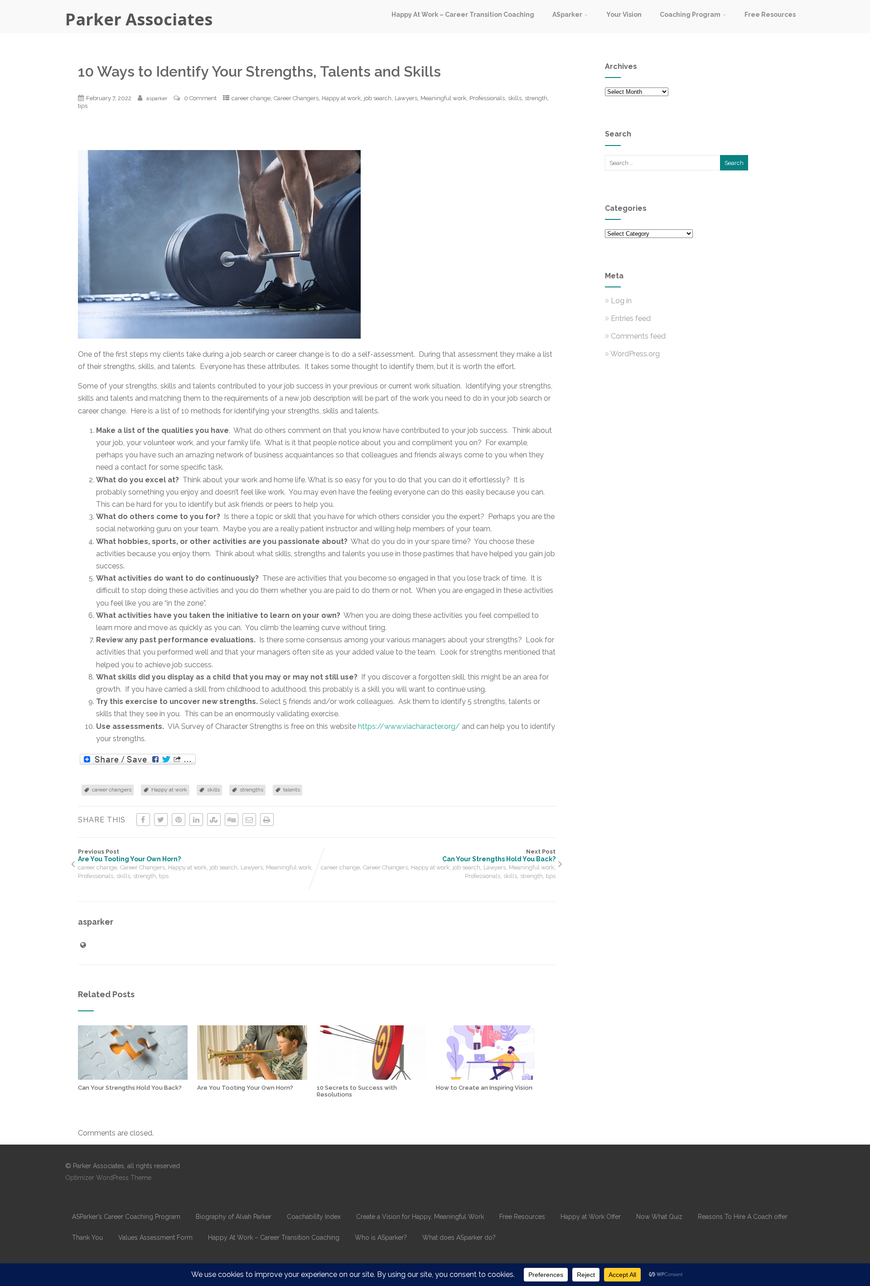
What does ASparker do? (459, 1237)
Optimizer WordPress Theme (108, 1177)
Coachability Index (314, 1216)
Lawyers (406, 98)
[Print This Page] (267, 819)
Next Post (499, 855)
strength (536, 98)
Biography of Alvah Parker (233, 1216)
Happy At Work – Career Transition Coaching (463, 14)
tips (82, 105)
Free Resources (770, 14)
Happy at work (341, 98)
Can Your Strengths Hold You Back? (130, 1087)
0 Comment (200, 98)
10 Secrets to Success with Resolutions (357, 1091)
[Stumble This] (214, 819)
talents (291, 789)
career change (251, 98)
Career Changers (296, 98)
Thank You (87, 1237)
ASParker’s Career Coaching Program (126, 1216)
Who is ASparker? (381, 1237)
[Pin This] (178, 819)
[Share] (138, 759)
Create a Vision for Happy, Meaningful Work (420, 1216)
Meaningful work (443, 98)
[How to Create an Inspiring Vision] (491, 1077)
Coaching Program (690, 14)
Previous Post (129, 855)
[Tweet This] (161, 819)
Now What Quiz (659, 1216)
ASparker (567, 14)
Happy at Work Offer (591, 1216)
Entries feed (631, 318)
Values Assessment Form (155, 1237)
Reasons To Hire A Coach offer (743, 1216)
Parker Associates (139, 19)
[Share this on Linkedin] (196, 819)
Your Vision (624, 14)
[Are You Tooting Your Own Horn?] (252, 1077)
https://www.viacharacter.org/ (409, 726)
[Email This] (249, 819)
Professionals (487, 98)
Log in (621, 300)
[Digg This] (231, 819)
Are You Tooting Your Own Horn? (245, 1087)
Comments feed (638, 336)
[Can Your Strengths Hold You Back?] (133, 1077)
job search (378, 98)
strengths (251, 789)
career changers (111, 789)
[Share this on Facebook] (143, 819)
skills (515, 98)
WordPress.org (635, 353)
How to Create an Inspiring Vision (484, 1087)
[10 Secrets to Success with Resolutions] (371, 1077)
